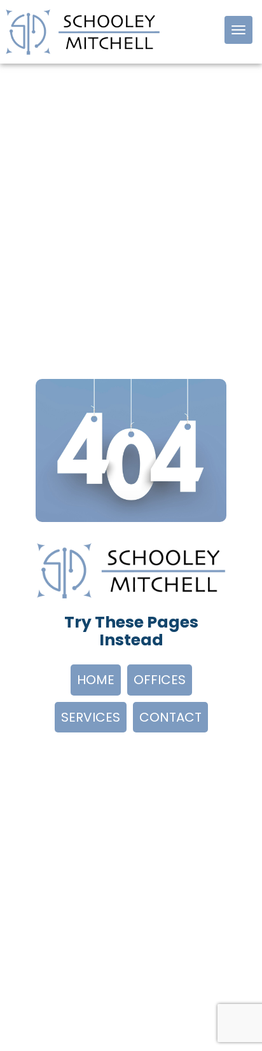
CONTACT (170, 717)
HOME (95, 680)
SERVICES (90, 717)
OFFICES (160, 680)
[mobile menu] (238, 30)
